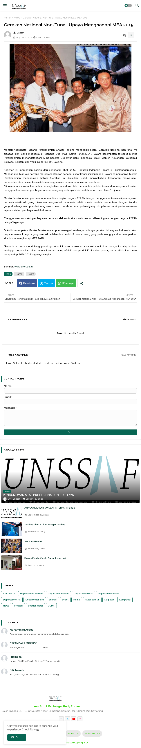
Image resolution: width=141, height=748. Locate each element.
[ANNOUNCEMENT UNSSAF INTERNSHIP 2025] (11, 512)
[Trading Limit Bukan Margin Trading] (11, 529)
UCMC (51, 605)
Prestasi (18, 605)
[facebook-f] (61, 718)
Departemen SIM (35, 599)
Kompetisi (125, 599)
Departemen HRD (83, 593)
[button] (128, 5)
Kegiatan (109, 599)
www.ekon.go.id (24, 266)
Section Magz (35, 605)
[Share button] (81, 283)
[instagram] (79, 718)
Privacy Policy (92, 733)
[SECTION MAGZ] (11, 546)
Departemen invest (108, 593)
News (17, 17)
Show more (129, 319)
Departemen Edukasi (31, 593)
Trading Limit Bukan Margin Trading (44, 524)
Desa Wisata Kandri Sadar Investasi (45, 558)
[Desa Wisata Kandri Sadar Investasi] (11, 562)
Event (65, 599)
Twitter (48, 283)
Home (7, 17)
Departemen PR (12, 599)
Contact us (9, 593)
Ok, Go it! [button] (16, 737)
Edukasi (53, 599)
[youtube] (73, 718)
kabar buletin (92, 599)
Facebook (29, 283)
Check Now (29, 729)
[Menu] (5, 5)
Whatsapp (68, 283)
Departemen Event (58, 593)
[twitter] (67, 718)
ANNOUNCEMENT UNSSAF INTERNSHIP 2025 (49, 507)
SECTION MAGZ (33, 541)
